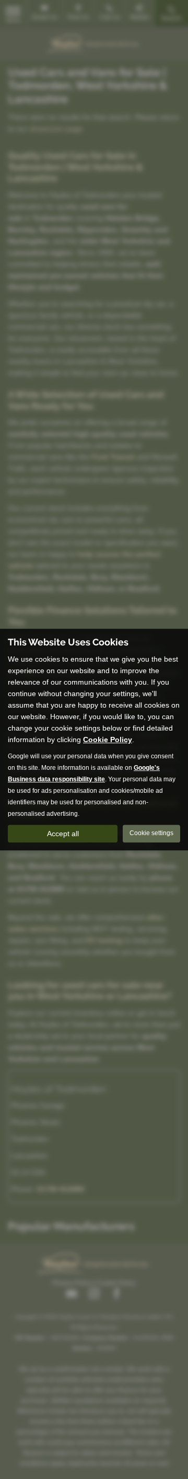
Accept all (63, 833)
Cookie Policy (107, 739)
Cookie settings (151, 833)
